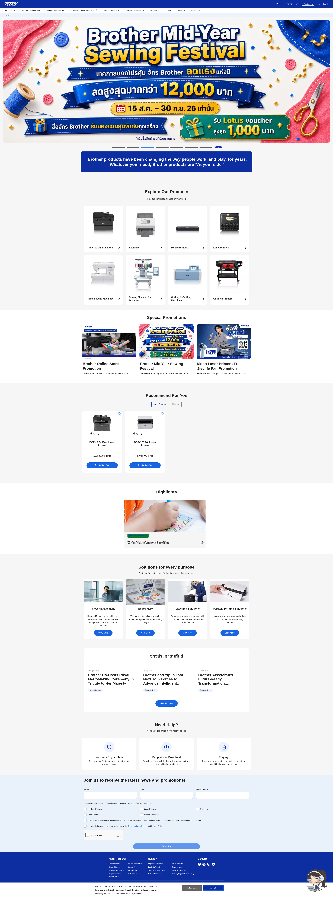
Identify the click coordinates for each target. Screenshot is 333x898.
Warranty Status (177, 864)
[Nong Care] (317, 880)
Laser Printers (150, 809)
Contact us (195, 10)
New (86, 414)
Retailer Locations (154, 874)
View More (103, 633)
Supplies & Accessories (30, 10)
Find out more (192, 888)
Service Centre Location (156, 870)
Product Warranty (154, 867)
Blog (169, 10)
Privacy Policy (156, 826)
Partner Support (110, 10)
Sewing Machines (151, 815)
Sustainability (132, 874)
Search (325, 4)
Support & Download (155, 864)
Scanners (204, 809)
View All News (166, 703)
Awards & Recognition (116, 870)
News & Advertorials (135, 864)
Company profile (114, 864)
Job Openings (132, 870)
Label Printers (93, 815)
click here (138, 894)
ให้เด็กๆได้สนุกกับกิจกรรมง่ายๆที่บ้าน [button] (148, 542)
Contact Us (131, 867)
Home (7, 15)
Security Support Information (182, 874)
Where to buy (155, 10)
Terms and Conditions (137, 826)
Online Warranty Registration (82, 10)
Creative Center (177, 870)
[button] (118, 147)
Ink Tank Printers (95, 809)
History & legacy (114, 867)
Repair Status (177, 867)
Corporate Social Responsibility (115, 875)
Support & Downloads (55, 10)
